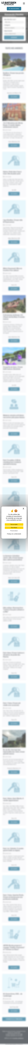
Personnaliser (14, 530)
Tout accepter (14, 524)
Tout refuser (14, 527)
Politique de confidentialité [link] (14, 534)
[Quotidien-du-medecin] (8, 2)
